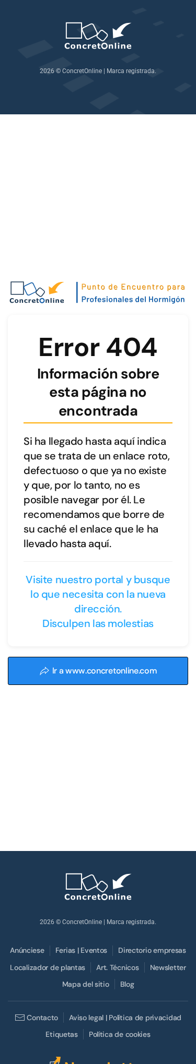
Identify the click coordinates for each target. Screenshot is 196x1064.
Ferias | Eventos (81, 950)
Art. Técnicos (117, 967)
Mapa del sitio (85, 984)
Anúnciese (27, 950)
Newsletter (168, 967)
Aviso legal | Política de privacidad (125, 1017)
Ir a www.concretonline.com (104, 670)
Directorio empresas (152, 950)
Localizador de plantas (47, 967)
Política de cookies (120, 1034)
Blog (127, 984)
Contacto (42, 1017)
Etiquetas (61, 1034)
